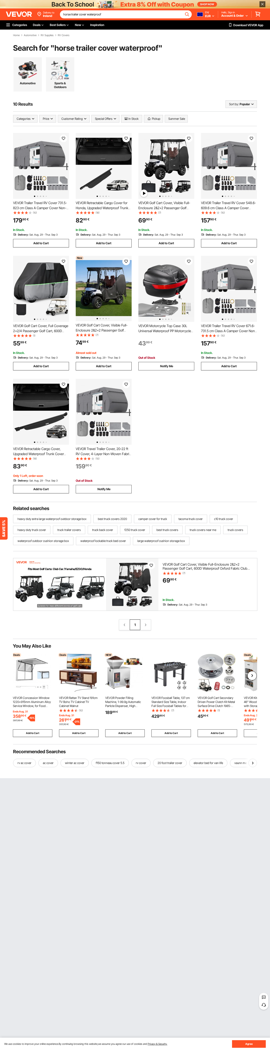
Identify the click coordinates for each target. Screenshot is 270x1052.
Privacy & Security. (157, 1043)
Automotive (30, 35)
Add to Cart (41, 243)
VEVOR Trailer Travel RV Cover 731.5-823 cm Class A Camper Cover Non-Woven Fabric (40, 208)
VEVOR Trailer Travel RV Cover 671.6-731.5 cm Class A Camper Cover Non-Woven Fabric (228, 331)
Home (16, 35)
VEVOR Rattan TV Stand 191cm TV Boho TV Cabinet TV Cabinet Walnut (78, 702)
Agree (249, 1043)
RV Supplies (47, 35)
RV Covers (63, 35)
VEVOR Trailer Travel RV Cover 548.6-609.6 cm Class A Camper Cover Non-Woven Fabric (228, 208)
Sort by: (234, 104)
